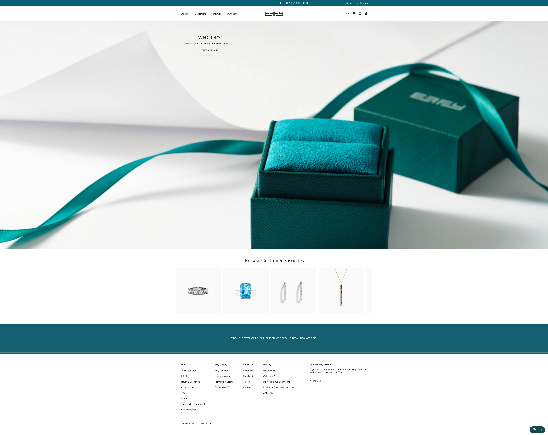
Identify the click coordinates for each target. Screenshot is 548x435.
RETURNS (283, 3)
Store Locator (187, 387)
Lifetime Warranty (224, 376)
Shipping (184, 376)
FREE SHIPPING (268, 3)
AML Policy (269, 393)
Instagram (248, 370)
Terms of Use (187, 423)
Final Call (216, 13)
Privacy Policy (270, 370)
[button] (179, 291)
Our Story (232, 13)
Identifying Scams (224, 381)
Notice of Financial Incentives (278, 387)
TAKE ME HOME (210, 50)
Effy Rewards (221, 370)
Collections (200, 13)
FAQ (182, 393)
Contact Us (186, 398)
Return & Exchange (190, 381)
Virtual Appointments (357, 3)
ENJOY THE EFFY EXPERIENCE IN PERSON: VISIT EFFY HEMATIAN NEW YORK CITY (274, 338)
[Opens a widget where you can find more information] (537, 430)
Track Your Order (188, 370)
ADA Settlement (188, 409)
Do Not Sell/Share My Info (276, 381)
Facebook (248, 376)
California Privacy (272, 376)
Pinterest (247, 387)
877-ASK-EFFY (223, 387)
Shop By (184, 13)
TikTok (246, 381)
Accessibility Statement (192, 404)
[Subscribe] (365, 380)
